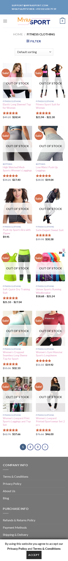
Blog (6, 498)
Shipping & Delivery (15, 534)
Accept (34, 554)
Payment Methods (15, 527)
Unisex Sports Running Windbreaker (48, 291)
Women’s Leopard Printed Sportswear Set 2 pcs (50, 421)
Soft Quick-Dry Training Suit (16, 291)
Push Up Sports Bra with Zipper (17, 231)
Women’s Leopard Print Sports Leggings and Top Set (17, 421)
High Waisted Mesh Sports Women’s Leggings (17, 169)
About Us (9, 491)
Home (18, 34)
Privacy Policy (12, 483)
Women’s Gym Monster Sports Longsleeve (49, 354)
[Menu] (5, 21)
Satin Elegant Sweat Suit (50, 230)
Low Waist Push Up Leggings (47, 169)
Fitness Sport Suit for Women (48, 106)
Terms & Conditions (15, 476)
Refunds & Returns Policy (19, 520)
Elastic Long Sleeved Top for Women (17, 106)
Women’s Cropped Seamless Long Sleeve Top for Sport (15, 355)
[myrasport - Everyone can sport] (34, 21)
